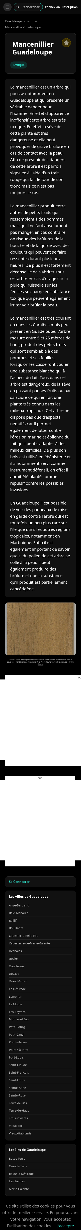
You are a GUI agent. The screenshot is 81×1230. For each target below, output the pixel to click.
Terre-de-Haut (19, 1110)
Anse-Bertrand (19, 905)
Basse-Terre (17, 1158)
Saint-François (19, 1072)
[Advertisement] (40, 719)
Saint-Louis (17, 1080)
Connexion (52, 7)
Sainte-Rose (17, 1095)
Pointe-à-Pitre (18, 1050)
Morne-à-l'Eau (19, 1019)
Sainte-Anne (17, 1088)
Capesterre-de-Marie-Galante (29, 943)
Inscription (70, 7)
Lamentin (15, 996)
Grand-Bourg (18, 981)
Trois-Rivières (18, 1118)
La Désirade (17, 989)
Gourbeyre (16, 966)
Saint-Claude (18, 1065)
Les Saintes (17, 1181)
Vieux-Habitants (20, 1133)
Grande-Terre (18, 1166)
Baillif (13, 921)
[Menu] (7, 7)
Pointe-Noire (18, 1042)
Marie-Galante (19, 1189)
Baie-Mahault (18, 913)
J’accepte (65, 1226)
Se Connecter (19, 882)
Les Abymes (17, 1012)
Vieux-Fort (16, 1126)
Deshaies (15, 951)
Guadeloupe (13, 21)
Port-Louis (16, 1057)
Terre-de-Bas (18, 1103)
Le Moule (15, 1004)
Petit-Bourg (17, 1027)
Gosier (13, 959)
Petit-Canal (16, 1034)
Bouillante (16, 928)
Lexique (31, 21)
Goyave (14, 974)
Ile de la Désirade (21, 1174)
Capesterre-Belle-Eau (23, 936)
